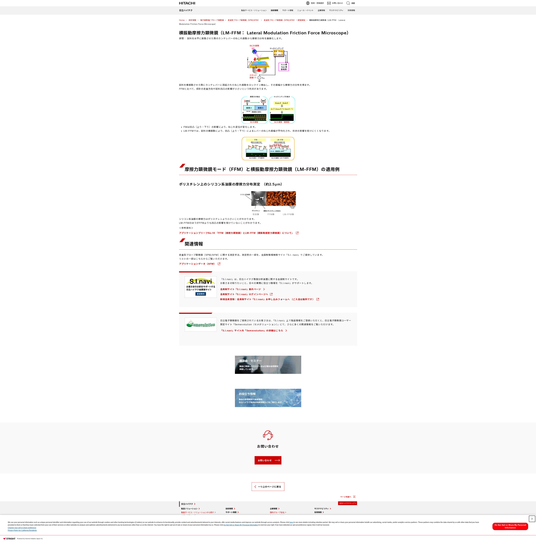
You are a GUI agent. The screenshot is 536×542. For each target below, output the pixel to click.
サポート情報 (287, 10)
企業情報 (321, 10)
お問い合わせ (265, 460)
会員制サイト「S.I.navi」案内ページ (241, 289)
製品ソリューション (189, 509)
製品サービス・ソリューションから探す (197, 512)
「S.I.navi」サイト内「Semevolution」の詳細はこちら (252, 330)
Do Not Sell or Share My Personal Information (241, 525)
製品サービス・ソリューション (254, 10)
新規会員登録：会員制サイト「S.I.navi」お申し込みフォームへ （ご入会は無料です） (268, 299)
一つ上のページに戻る (269, 486)
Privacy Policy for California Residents (22, 530)
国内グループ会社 (277, 512)
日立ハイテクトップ (347, 503)
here (291, 522)
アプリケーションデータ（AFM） (198, 263)
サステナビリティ (336, 10)
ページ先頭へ (345, 497)
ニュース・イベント (305, 10)
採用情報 (351, 10)
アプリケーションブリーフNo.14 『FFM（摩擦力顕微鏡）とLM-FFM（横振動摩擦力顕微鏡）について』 (237, 233)
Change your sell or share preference (22, 528)
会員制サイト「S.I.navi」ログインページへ (244, 294)
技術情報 (274, 10)
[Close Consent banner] (532, 519)
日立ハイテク (187, 504)
